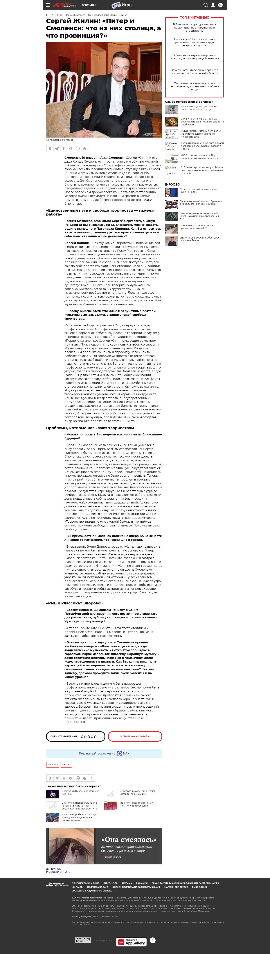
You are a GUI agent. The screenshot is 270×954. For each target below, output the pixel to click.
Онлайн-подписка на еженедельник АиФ (136, 887)
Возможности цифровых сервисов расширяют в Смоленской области (194, 72)
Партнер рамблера (103, 940)
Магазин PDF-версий (176, 887)
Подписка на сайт (97, 887)
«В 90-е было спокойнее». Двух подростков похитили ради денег (200, 156)
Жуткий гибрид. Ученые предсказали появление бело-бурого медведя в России (202, 146)
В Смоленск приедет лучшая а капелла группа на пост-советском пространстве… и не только (71, 807)
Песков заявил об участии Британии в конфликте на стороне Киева (201, 202)
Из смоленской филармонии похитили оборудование (136, 804)
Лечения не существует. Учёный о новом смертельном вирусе (200, 108)
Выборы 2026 (199, 887)
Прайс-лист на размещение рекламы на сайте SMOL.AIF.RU (185, 883)
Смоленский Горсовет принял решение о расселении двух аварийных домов (194, 42)
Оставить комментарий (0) (135, 736)
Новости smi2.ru (58, 871)
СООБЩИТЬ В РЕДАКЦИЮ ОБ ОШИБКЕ (92, 891)
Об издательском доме (85, 883)
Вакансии (141, 883)
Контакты (77, 887)
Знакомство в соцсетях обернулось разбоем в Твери (200, 239)
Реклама (127, 883)
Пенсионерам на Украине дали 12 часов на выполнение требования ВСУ (199, 216)
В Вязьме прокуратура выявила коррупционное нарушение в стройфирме (194, 27)
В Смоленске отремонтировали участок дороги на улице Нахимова (194, 57)
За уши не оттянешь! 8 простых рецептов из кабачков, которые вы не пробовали (202, 121)
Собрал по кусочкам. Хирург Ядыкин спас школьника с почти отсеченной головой (202, 170)
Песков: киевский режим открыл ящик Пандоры (198, 190)
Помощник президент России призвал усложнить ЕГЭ (197, 226)
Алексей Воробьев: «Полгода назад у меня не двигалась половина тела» (79, 817)
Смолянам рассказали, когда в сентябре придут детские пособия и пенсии (194, 86)
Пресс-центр (110, 883)
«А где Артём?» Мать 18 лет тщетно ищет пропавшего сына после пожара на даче (201, 133)
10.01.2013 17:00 (54, 15)
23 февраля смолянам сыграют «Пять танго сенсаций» (137, 792)
